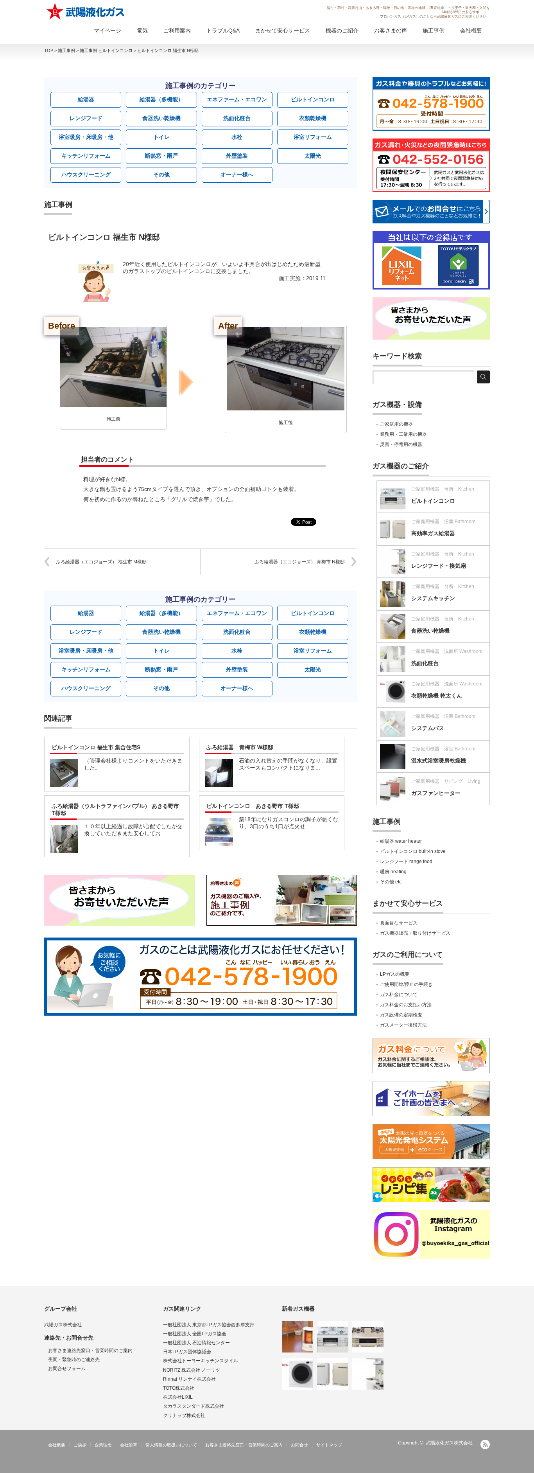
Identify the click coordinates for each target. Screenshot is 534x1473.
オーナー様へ (236, 174)
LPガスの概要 (394, 974)
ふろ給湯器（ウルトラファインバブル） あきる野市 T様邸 (115, 809)
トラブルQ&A (223, 30)
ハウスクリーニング (86, 174)
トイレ (161, 137)
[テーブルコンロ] (367, 1336)
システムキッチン (433, 598)
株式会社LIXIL (178, 1397)
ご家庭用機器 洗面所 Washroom (446, 651)
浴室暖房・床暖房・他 (86, 137)
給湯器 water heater (401, 841)
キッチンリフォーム (86, 156)
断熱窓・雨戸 (161, 156)
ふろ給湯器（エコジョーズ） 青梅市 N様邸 (299, 562)
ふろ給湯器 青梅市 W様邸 (239, 747)
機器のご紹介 (342, 30)
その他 (161, 174)
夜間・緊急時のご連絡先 (74, 1359)
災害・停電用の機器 (401, 444)
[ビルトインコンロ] (332, 1336)
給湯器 (86, 99)
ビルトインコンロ (313, 99)
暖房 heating (393, 871)
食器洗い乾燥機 (161, 118)
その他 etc (390, 882)
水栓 (236, 137)
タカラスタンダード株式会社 (193, 1406)
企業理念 (103, 1444)
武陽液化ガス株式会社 (449, 1443)
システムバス (427, 728)
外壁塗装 (237, 156)
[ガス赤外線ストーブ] (297, 1336)
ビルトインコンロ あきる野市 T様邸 (252, 806)
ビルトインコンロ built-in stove (413, 851)
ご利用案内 (177, 30)
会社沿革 (128, 1444)
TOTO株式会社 (178, 1388)
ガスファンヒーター (436, 793)
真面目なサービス (399, 923)
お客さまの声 (390, 30)
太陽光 (313, 156)
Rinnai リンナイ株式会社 (189, 1379)
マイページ (107, 30)
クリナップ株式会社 (184, 1415)
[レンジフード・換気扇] (367, 1374)
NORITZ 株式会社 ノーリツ (191, 1370)
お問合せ (299, 1444)
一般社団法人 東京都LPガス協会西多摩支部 (208, 1324)
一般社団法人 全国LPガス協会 (194, 1333)
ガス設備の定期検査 (401, 1015)
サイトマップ (329, 1444)
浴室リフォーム (313, 137)
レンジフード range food (406, 861)
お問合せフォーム (67, 1368)
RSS (485, 1444)
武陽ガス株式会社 (63, 1324)
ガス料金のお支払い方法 (406, 1004)
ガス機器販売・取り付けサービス (415, 933)
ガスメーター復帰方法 (403, 1025)
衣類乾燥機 (312, 118)
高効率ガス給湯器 (433, 533)
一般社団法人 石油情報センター (196, 1342)
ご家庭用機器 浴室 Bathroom (443, 521)
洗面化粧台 (237, 118)
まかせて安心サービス (282, 30)
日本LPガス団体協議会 (187, 1351)
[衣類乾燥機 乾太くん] (297, 1374)
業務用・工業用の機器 (403, 434)
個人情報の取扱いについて (171, 1444)
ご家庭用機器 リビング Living (445, 781)
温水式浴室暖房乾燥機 (438, 760)
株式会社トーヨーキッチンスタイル (200, 1360)
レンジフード (86, 118)
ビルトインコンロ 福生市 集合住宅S (96, 747)
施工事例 (433, 30)
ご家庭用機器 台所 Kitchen (442, 489)
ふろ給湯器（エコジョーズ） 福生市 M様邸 (101, 562)
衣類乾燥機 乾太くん (436, 695)
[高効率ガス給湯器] (332, 1374)
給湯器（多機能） (161, 99)
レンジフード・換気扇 (438, 566)
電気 (142, 30)
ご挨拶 (79, 1444)
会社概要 (471, 30)
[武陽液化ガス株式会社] (86, 11)
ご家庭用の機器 (396, 424)
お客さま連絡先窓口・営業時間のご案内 (90, 1350)
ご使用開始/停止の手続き (406, 984)
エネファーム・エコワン (237, 99)
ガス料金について (399, 994)
